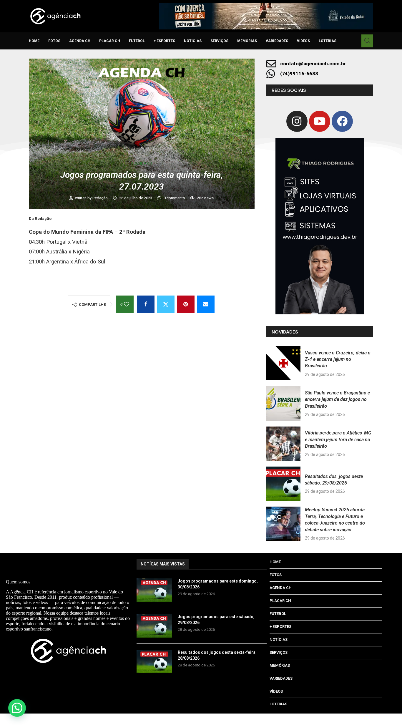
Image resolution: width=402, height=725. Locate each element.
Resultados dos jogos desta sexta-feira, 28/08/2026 (217, 655)
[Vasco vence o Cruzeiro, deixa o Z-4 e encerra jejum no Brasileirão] (283, 363)
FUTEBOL (137, 41)
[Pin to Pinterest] (186, 304)
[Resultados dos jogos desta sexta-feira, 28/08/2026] (154, 661)
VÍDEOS (303, 41)
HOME (34, 41)
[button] (17, 708)
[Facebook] (342, 121)
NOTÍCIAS (193, 41)
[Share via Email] (206, 304)
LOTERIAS (327, 41)
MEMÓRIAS (247, 41)
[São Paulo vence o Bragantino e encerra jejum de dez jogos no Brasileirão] (283, 403)
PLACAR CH (109, 41)
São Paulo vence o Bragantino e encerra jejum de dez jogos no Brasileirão (337, 399)
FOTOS (54, 41)
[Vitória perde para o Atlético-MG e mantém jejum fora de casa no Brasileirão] (283, 444)
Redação (100, 198)
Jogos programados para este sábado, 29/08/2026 (216, 619)
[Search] (367, 40)
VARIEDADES (277, 41)
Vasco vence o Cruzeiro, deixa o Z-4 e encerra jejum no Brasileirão (338, 359)
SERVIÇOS (219, 41)
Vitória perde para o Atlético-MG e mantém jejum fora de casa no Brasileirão (338, 439)
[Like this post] (126, 304)
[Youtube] (319, 121)
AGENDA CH (79, 41)
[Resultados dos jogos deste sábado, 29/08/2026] (283, 484)
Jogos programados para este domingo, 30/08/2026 (218, 584)
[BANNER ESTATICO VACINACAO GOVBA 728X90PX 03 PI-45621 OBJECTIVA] (266, 16)
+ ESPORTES (164, 41)
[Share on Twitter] (166, 304)
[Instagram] (297, 121)
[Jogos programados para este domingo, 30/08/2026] (154, 590)
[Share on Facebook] (146, 304)
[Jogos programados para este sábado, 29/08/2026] (154, 626)
